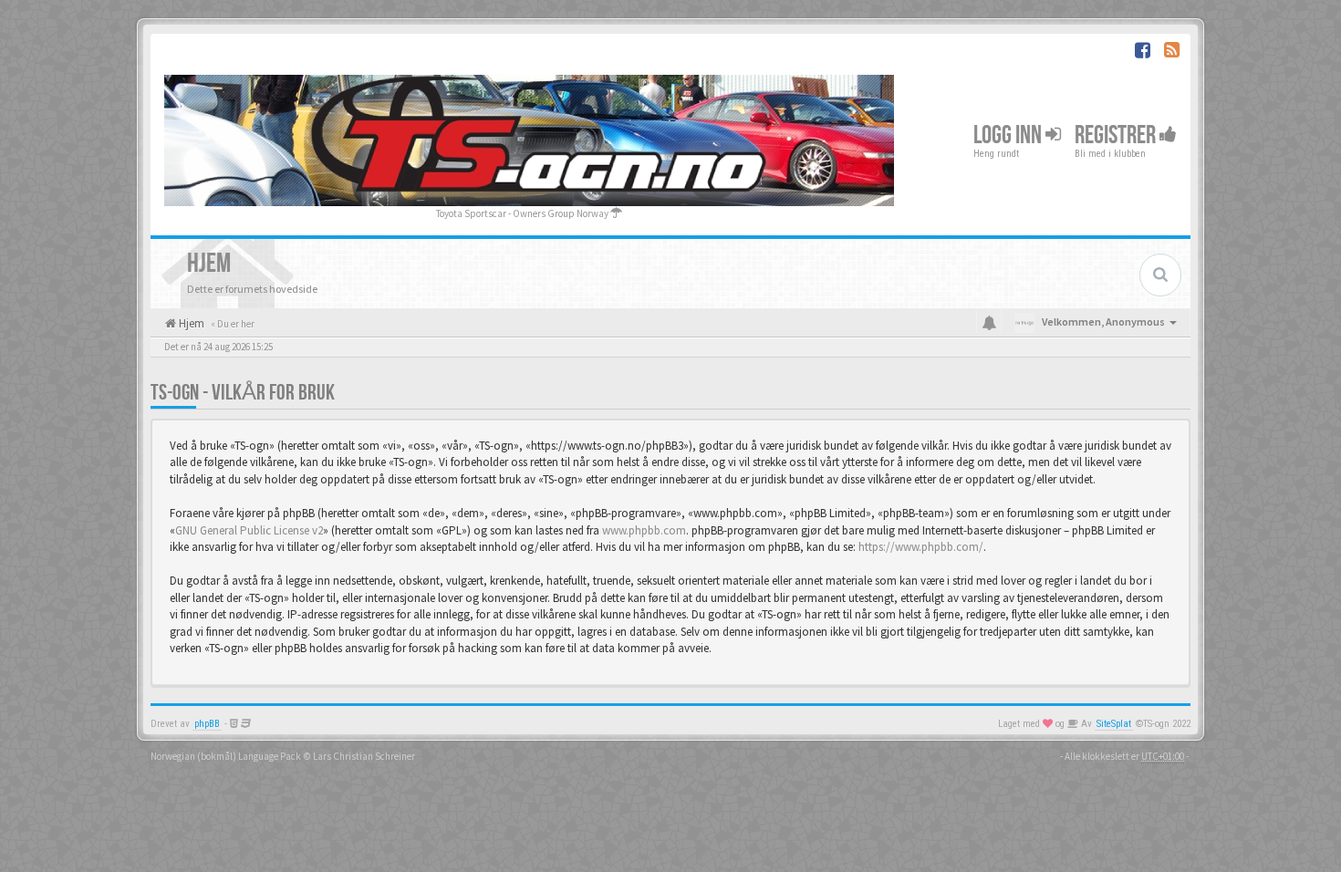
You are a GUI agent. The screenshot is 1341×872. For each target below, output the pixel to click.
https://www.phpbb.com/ (920, 547)
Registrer (1117, 135)
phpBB (207, 724)
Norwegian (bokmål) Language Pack (226, 756)
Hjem (190, 323)
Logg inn (1009, 135)
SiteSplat (1114, 724)
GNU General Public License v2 (249, 530)
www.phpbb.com (644, 530)
